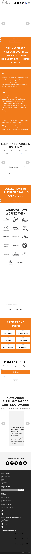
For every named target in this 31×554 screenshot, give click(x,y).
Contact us (3, 494)
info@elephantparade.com (9, 514)
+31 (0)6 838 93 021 (8, 524)
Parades (3, 477)
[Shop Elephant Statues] (14, 40)
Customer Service (5, 497)
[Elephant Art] (14, 38)
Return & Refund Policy (6, 500)
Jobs (2, 483)
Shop (2, 475)
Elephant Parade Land (5, 476)
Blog (15, 381)
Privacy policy (4, 496)
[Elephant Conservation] (14, 42)
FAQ (2, 480)
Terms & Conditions (5, 499)
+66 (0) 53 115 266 (7, 511)
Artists (2, 479)
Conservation (4, 482)
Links (2, 501)
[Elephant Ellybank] (15, 202)
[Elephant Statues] (15, 200)
